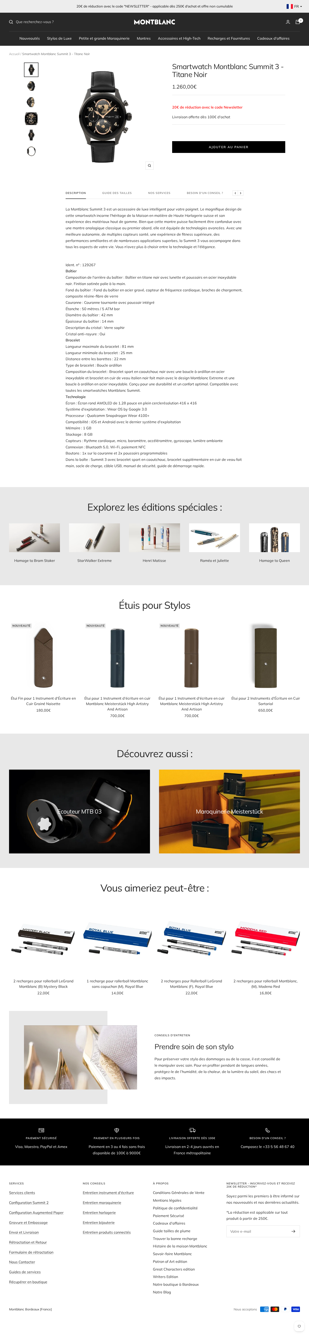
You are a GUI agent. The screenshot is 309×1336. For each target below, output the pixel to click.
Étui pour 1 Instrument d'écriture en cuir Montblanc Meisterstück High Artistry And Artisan (117, 703)
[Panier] (297, 22)
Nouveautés (29, 38)
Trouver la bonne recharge (175, 1238)
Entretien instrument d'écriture (108, 1192)
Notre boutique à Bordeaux (176, 1284)
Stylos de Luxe (59, 38)
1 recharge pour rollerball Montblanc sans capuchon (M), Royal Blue (117, 984)
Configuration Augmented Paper (36, 1212)
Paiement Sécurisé (168, 1215)
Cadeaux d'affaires (273, 38)
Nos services (159, 193)
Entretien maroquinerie (102, 1202)
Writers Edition (165, 1276)
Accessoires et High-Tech (179, 38)
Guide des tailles (117, 193)
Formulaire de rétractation (31, 1252)
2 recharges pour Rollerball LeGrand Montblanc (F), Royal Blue (191, 984)
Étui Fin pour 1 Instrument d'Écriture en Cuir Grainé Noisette (43, 701)
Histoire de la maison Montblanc (180, 1246)
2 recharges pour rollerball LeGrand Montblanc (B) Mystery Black (43, 984)
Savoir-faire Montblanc (172, 1253)
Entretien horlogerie (99, 1212)
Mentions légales (167, 1200)
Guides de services (25, 1272)
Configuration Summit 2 (29, 1202)
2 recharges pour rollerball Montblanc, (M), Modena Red (265, 984)
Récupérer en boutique (28, 1282)
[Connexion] (288, 22)
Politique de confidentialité (175, 1208)
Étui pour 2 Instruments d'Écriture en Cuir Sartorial (265, 701)
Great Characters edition (174, 1269)
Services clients (22, 1192)
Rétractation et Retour (28, 1242)
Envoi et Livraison (24, 1232)
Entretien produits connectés (107, 1232)
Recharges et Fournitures (229, 38)
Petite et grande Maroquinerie (104, 38)
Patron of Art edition (170, 1261)
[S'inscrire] (293, 1231)
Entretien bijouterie (99, 1222)
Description (76, 193)
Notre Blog (162, 1292)
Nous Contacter (22, 1262)
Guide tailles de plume (171, 1231)
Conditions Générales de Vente (178, 1192)
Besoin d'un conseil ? (205, 193)
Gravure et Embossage (28, 1222)
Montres (144, 38)
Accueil (14, 54)
